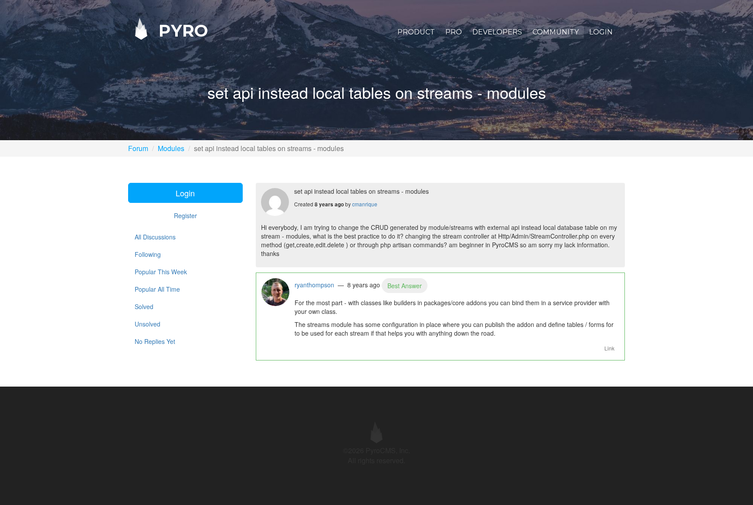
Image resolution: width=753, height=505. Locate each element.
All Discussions (155, 236)
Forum (138, 148)
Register (185, 215)
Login (601, 32)
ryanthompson (314, 284)
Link (609, 348)
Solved (144, 306)
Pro (453, 32)
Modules (171, 148)
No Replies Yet (155, 341)
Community (556, 32)
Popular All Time (157, 289)
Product (416, 32)
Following (148, 254)
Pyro (181, 30)
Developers (497, 32)
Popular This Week (161, 271)
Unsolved (147, 324)
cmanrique (364, 204)
